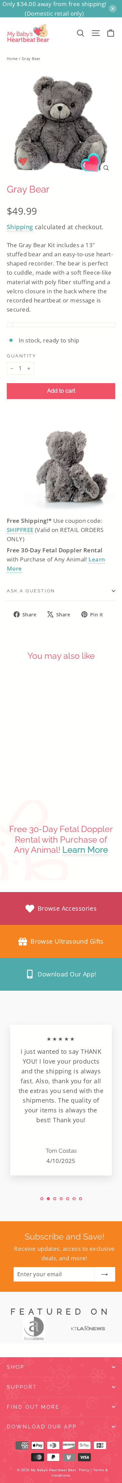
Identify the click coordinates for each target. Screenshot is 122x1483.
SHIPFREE (20, 530)
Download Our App (42, 1426)
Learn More (85, 850)
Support (22, 1387)
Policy (84, 1469)
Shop (15, 1367)
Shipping (20, 227)
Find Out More (33, 1407)
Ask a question (31, 590)
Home (12, 58)
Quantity (21, 355)
